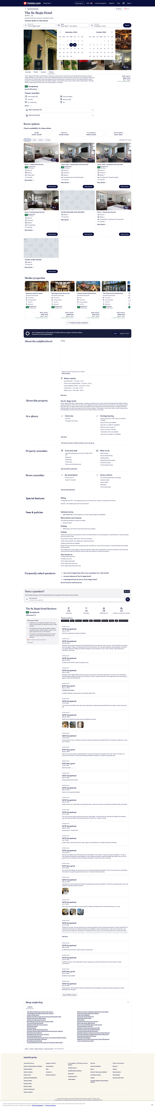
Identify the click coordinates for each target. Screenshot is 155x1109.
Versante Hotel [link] (31, 1028)
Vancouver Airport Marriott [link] (85, 1016)
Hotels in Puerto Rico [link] (29, 1089)
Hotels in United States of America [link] (33, 1066)
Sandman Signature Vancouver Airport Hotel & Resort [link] (93, 1033)
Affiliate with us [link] (72, 1067)
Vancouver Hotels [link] (48, 1048)
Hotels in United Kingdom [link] (30, 1077)
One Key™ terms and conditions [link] (98, 1072)
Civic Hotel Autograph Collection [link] (37, 1039)
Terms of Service (51, 1105)
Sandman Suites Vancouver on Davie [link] (38, 1034)
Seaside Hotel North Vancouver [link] (86, 1036)
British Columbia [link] (39, 1048)
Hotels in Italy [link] (27, 1074)
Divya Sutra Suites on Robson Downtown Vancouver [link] (93, 1034)
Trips (118, 3)
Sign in (129, 3)
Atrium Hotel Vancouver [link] (34, 1036)
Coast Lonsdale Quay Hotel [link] (85, 1041)
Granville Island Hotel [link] (83, 1037)
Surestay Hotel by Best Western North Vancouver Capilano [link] (45, 1031)
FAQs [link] (47, 1069)
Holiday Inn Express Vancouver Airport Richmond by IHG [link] (44, 1016)
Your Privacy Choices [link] (95, 1074)
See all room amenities (68, 489)
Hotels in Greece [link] (28, 1092)
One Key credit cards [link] (118, 1077)
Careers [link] (115, 1069)
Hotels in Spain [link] (27, 1083)
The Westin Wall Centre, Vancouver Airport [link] (40, 1012)
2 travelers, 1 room (100, 26)
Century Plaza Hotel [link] (33, 1015)
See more (63, 395)
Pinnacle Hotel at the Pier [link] (85, 1026)
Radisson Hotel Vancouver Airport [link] (37, 1025)
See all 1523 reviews (69, 995)
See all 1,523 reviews (31, 89)
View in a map (66, 373)
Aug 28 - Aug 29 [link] (64, 134)
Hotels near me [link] (117, 1072)
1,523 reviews (30, 615)
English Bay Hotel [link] (32, 1026)
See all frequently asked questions (71, 582)
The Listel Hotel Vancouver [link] (35, 1023)
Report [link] (31, 642)
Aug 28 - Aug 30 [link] (91, 134)
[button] (67, 41)
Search (127, 25)
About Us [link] (115, 1066)
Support (111, 3)
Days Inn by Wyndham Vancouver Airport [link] (89, 1025)
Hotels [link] (26, 1048)
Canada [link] (31, 1048)
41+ (127, 67)
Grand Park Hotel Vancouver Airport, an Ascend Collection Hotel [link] (46, 1037)
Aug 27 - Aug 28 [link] (36, 134)
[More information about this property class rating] (32, 16)
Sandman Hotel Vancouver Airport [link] (37, 1029)
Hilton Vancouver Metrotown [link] (86, 1023)
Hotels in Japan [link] (28, 1086)
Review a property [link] (51, 1074)
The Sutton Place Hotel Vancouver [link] (87, 1031)
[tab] (30, 1007)
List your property (100, 3)
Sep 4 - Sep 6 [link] (118, 134)
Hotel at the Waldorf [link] (83, 1015)
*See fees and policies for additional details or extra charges (76, 443)
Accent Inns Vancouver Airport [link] (36, 1020)
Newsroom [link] (71, 1073)
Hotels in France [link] (28, 1080)
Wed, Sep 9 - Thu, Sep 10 (69, 26)
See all (27, 105)
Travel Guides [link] (116, 1074)
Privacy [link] (92, 1069)
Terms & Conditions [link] (95, 1066)
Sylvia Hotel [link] (80, 1020)
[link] (126, 8)
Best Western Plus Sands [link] (34, 1041)
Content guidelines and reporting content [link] (99, 1081)
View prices (52, 186)
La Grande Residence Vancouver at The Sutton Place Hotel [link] (45, 1042)
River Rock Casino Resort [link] (34, 1033)
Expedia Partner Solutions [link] (75, 1070)
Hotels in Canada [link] (28, 1072)
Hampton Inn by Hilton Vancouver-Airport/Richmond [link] (93, 1039)
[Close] (152, 1105)
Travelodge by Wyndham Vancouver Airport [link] (40, 1013)
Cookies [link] (92, 1077)
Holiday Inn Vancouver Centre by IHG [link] (88, 1028)
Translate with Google (68, 690)
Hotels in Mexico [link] (28, 1069)
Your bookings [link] (49, 1066)
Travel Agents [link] (71, 1079)
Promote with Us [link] (72, 1076)
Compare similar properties (78, 323)
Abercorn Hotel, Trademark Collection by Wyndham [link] (93, 1012)
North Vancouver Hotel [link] (84, 1018)
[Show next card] (130, 300)
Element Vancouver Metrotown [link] (36, 1018)
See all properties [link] (32, 9)
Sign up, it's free (124, 333)
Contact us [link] (49, 1072)
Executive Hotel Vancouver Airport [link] (87, 1021)
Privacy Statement (37, 1105)
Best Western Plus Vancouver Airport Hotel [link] (40, 1021)
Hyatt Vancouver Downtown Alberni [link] (88, 1013)
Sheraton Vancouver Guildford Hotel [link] (88, 1029)
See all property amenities (69, 469)
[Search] (128, 599)
